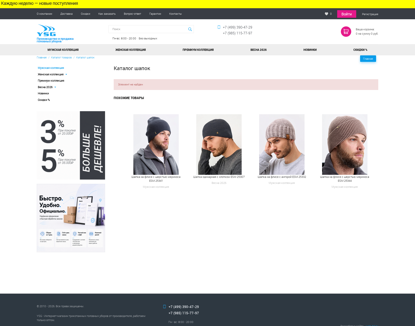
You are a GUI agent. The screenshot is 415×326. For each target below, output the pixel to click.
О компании (44, 14)
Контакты (175, 14)
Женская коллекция (130, 50)
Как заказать (107, 14)
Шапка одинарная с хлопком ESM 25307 (219, 177)
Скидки (85, 14)
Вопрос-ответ (132, 14)
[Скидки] (71, 145)
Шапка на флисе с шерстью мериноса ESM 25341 (155, 179)
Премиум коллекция (51, 80)
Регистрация (370, 14)
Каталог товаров (61, 57)
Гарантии (155, 14)
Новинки (43, 93)
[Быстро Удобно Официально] (71, 218)
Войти (347, 13)
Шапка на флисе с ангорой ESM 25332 (282, 177)
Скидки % (44, 100)
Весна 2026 (259, 50)
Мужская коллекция (51, 68)
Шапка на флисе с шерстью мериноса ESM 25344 (344, 179)
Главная (42, 57)
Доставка (66, 14)
